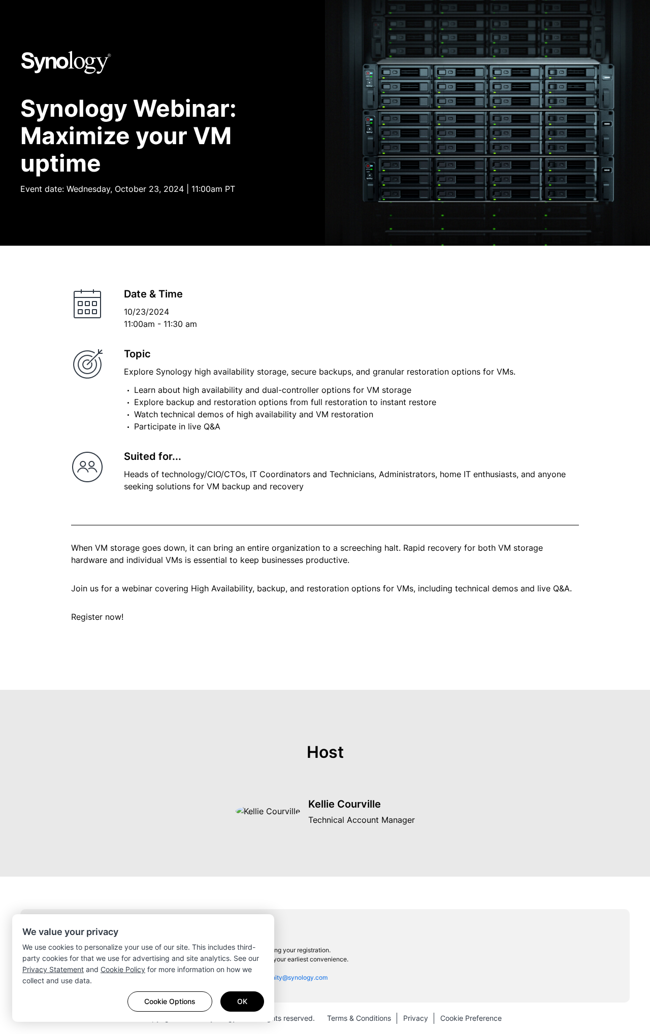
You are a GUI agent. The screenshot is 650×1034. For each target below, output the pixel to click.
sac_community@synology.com (283, 977)
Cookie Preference (471, 1018)
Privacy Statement (53, 969)
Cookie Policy (123, 969)
